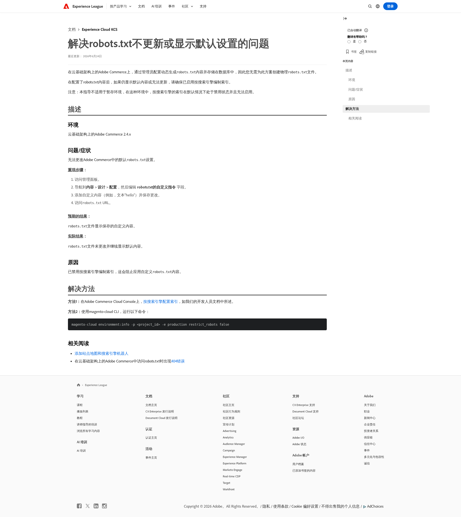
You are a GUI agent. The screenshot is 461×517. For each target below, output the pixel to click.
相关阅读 (355, 118)
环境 (351, 80)
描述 (349, 70)
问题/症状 (355, 89)
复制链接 (371, 51)
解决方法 (352, 108)
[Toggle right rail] (345, 19)
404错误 (178, 361)
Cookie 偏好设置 (304, 506)
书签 (354, 51)
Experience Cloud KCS (99, 29)
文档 (72, 29)
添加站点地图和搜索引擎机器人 (101, 353)
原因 (351, 99)
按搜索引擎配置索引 (160, 301)
